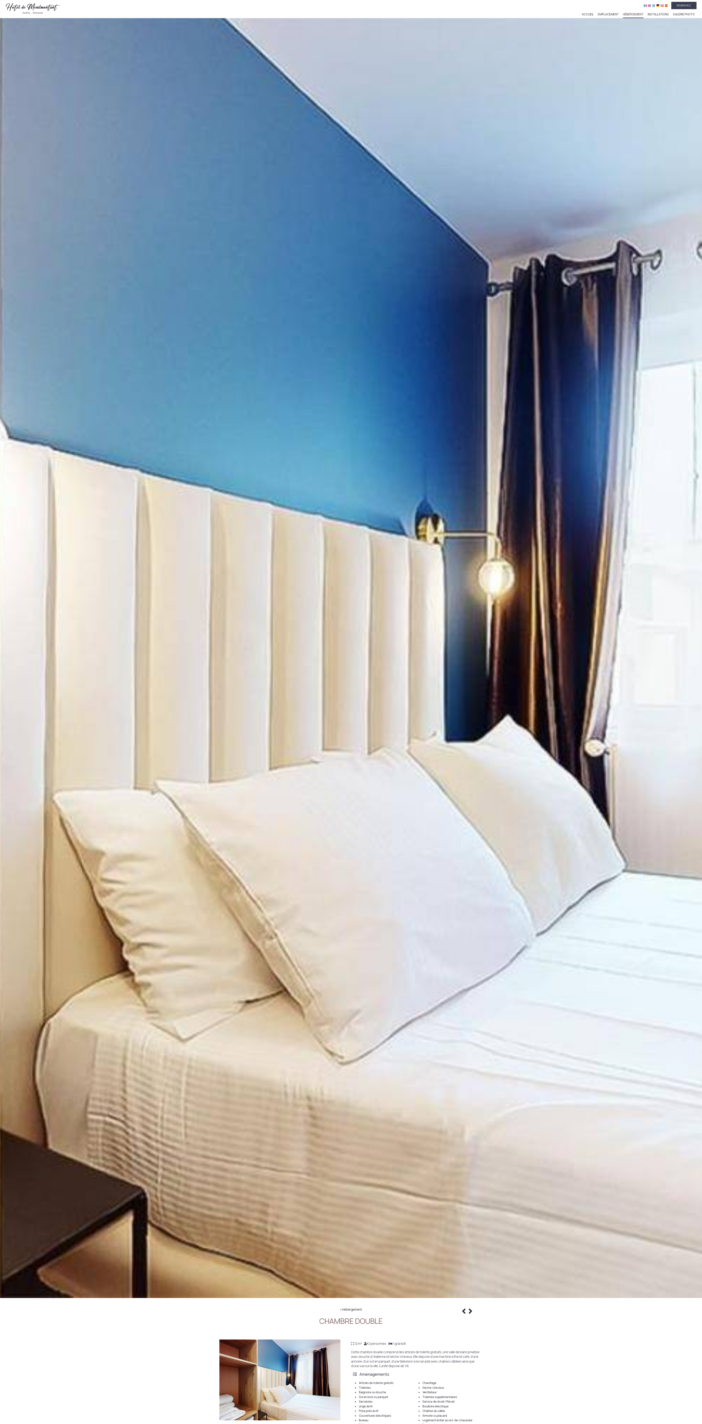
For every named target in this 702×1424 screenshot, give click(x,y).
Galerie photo (684, 14)
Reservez (684, 5)
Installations (658, 14)
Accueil (588, 14)
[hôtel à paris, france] (32, 8)
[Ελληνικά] (653, 5)
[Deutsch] (657, 5)
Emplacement (608, 14)
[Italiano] (662, 5)
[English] (649, 5)
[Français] (645, 5)
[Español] (666, 5)
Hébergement (633, 14)
